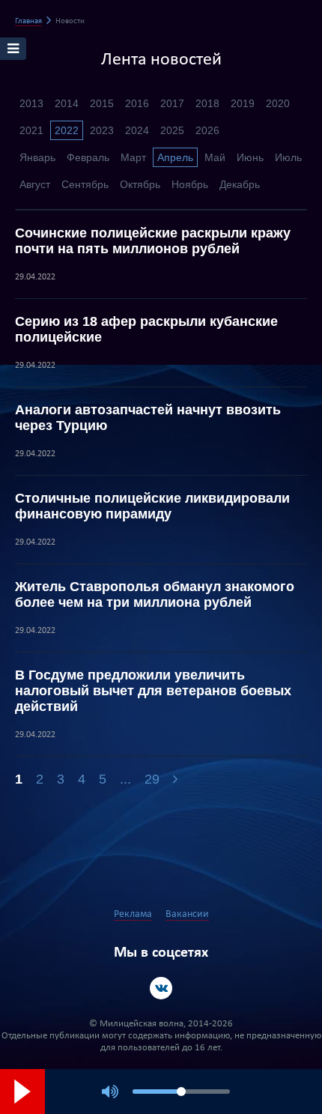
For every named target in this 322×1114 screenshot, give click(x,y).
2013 (31, 103)
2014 (67, 103)
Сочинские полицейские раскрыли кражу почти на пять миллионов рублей (153, 240)
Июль (288, 157)
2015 (102, 103)
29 (152, 779)
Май (214, 157)
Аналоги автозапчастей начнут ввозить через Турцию (148, 417)
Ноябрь (189, 184)
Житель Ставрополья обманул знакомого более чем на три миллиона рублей (154, 594)
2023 (102, 130)
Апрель (175, 157)
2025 (172, 130)
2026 (207, 130)
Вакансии (187, 914)
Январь (37, 157)
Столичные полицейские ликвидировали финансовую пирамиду (152, 506)
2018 (207, 103)
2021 (31, 130)
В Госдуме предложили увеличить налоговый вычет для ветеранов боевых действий (153, 691)
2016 (137, 103)
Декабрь (239, 184)
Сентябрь (85, 184)
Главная (28, 21)
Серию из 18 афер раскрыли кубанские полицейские (146, 329)
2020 (278, 103)
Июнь (250, 157)
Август (34, 184)
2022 (67, 130)
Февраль (88, 157)
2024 (137, 130)
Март (133, 157)
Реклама (133, 914)
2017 (172, 103)
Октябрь (140, 184)
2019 (243, 103)
